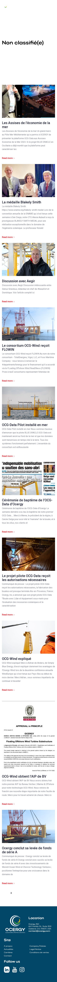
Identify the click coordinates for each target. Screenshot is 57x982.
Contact (8, 956)
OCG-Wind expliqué (16, 659)
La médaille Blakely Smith (21, 202)
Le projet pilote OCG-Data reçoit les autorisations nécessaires (26, 578)
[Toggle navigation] (52, 7)
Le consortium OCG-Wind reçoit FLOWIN (25, 348)
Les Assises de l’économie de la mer (26, 125)
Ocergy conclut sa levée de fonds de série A (27, 850)
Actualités (8, 949)
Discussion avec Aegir (18, 281)
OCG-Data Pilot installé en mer (25, 425)
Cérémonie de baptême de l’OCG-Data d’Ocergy (27, 502)
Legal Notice (35, 949)
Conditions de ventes (39, 953)
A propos (8, 946)
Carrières (8, 953)
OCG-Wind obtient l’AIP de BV (24, 776)
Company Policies (38, 946)
